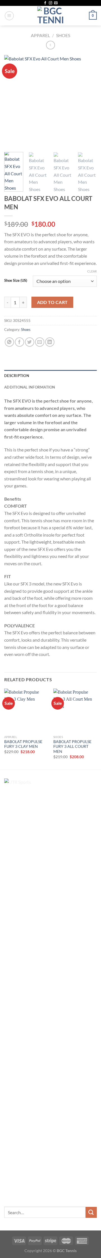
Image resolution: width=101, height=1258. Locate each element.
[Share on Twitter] (29, 342)
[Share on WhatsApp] (9, 342)
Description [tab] (16, 375)
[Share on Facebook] (19, 342)
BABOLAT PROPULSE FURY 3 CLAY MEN (23, 744)
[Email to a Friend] (39, 342)
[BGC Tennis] (51, 16)
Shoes (63, 35)
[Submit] (91, 1212)
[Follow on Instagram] (50, 3)
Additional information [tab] (29, 387)
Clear (92, 271)
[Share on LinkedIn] (49, 342)
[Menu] (9, 15)
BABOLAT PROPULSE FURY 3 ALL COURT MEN (72, 746)
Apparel (40, 35)
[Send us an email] (56, 3)
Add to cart (52, 302)
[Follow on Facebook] (45, 3)
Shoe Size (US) (15, 281)
